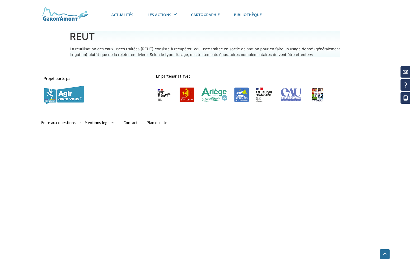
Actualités (122, 14)
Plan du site (156, 122)
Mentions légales (99, 122)
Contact (130, 122)
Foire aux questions (58, 122)
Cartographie (205, 14)
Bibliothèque (248, 14)
